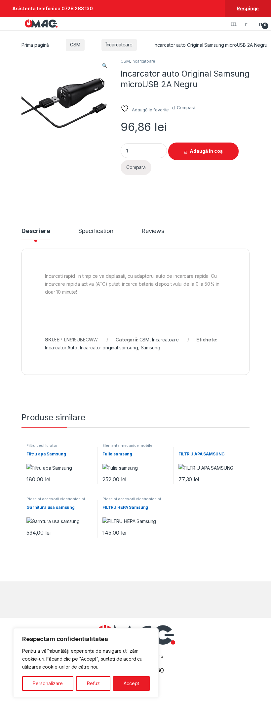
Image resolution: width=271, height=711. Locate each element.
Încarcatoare (119, 44)
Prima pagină (35, 44)
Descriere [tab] (35, 231)
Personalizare (48, 683)
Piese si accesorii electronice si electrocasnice (55, 501)
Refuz (93, 683)
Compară (186, 107)
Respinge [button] (248, 8)
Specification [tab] (95, 231)
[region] (86, 663)
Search (234, 23)
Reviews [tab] (152, 231)
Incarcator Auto (61, 347)
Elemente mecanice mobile (127, 445)
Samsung (150, 347)
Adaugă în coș (206, 151)
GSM (75, 44)
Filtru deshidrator (41, 445)
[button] (104, 66)
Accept (131, 683)
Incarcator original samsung (109, 347)
